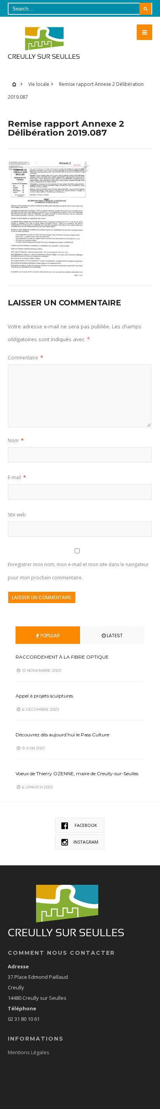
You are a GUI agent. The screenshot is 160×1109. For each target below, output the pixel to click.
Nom (16, 440)
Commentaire (25, 357)
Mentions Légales (28, 1052)
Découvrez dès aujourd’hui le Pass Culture (62, 735)
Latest (114, 635)
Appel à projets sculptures (44, 696)
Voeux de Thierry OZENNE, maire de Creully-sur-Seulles (77, 773)
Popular (49, 635)
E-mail (17, 477)
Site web (17, 514)
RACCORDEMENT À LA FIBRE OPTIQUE (62, 657)
